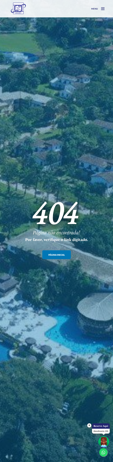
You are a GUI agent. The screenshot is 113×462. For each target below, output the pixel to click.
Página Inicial (56, 254)
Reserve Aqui (101, 426)
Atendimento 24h (100, 431)
